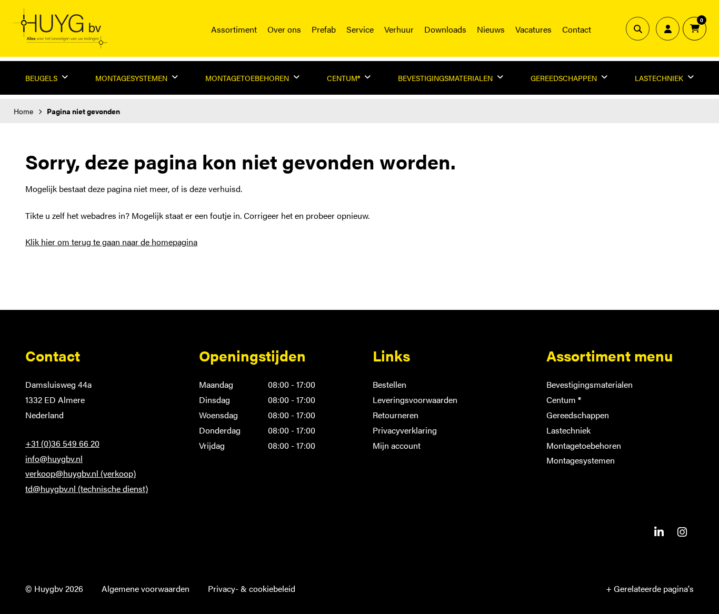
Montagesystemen (580, 460)
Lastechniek (568, 430)
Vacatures (533, 29)
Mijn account (397, 445)
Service (360, 29)
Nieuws (491, 29)
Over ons (284, 29)
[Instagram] (682, 531)
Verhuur (399, 29)
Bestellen (389, 384)
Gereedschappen (577, 415)
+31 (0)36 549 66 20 (62, 443)
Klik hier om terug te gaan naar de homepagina (111, 242)
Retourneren (395, 415)
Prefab (324, 29)
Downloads (445, 29)
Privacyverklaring (405, 430)
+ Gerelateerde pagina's (650, 588)
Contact (576, 29)
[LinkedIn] (659, 531)
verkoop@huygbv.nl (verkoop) (80, 473)
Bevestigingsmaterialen (589, 384)
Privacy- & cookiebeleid (251, 588)
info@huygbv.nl (54, 458)
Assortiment (234, 29)
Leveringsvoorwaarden (415, 400)
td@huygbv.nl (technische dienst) (86, 488)
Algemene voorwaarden (145, 588)
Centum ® (563, 400)
